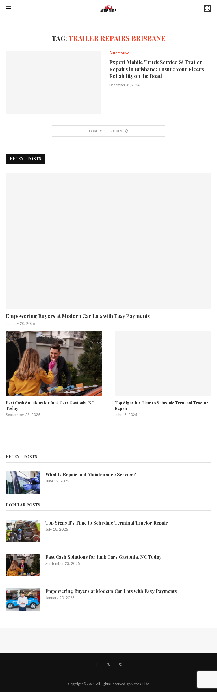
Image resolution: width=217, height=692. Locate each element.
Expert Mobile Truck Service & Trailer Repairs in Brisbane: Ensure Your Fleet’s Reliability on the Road (156, 69)
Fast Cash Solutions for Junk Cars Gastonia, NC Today (50, 405)
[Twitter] (108, 664)
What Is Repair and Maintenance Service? (90, 474)
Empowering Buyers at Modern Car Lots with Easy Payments (78, 316)
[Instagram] (120, 664)
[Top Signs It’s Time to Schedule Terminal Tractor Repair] (163, 363)
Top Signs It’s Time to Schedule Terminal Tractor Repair (161, 405)
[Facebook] (96, 664)
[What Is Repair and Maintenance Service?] (23, 482)
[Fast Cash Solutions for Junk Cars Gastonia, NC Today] (54, 363)
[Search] (207, 8)
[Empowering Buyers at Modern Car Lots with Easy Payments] (108, 241)
